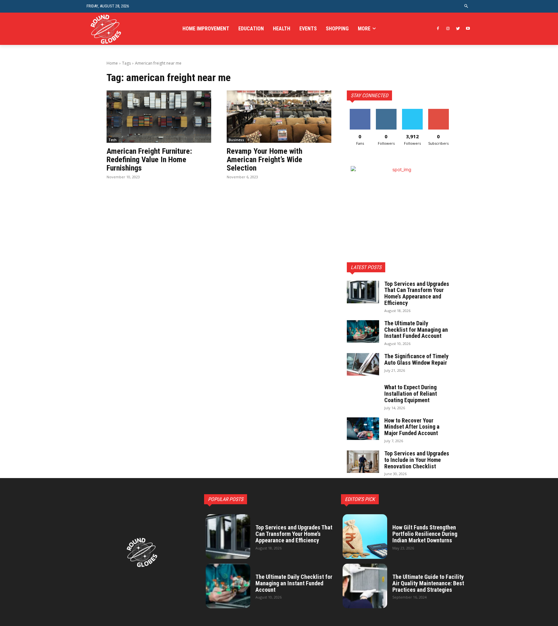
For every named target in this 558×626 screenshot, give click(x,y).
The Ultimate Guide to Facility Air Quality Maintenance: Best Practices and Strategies (428, 583)
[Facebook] (438, 29)
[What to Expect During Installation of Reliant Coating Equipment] (363, 395)
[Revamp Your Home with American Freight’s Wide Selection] (279, 116)
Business (236, 140)
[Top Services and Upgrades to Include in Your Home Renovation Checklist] (363, 461)
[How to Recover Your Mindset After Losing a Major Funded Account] (363, 428)
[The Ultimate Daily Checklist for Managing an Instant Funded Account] (363, 331)
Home (112, 63)
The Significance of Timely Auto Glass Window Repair (416, 359)
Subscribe (439, 111)
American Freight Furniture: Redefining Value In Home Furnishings (149, 160)
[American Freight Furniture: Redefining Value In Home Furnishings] (159, 116)
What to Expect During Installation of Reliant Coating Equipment (410, 393)
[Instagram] (448, 29)
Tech (112, 140)
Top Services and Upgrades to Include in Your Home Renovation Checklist (416, 460)
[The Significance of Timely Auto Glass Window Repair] (363, 364)
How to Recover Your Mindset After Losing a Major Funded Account (411, 427)
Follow (386, 111)
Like (360, 111)
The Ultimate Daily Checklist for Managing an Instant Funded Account (416, 329)
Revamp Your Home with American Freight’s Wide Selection (264, 160)
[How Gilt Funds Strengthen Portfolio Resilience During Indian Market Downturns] (365, 536)
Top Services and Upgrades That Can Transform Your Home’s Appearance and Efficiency (416, 293)
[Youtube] (467, 29)
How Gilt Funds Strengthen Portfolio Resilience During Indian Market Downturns (424, 534)
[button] (466, 6)
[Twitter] (457, 29)
